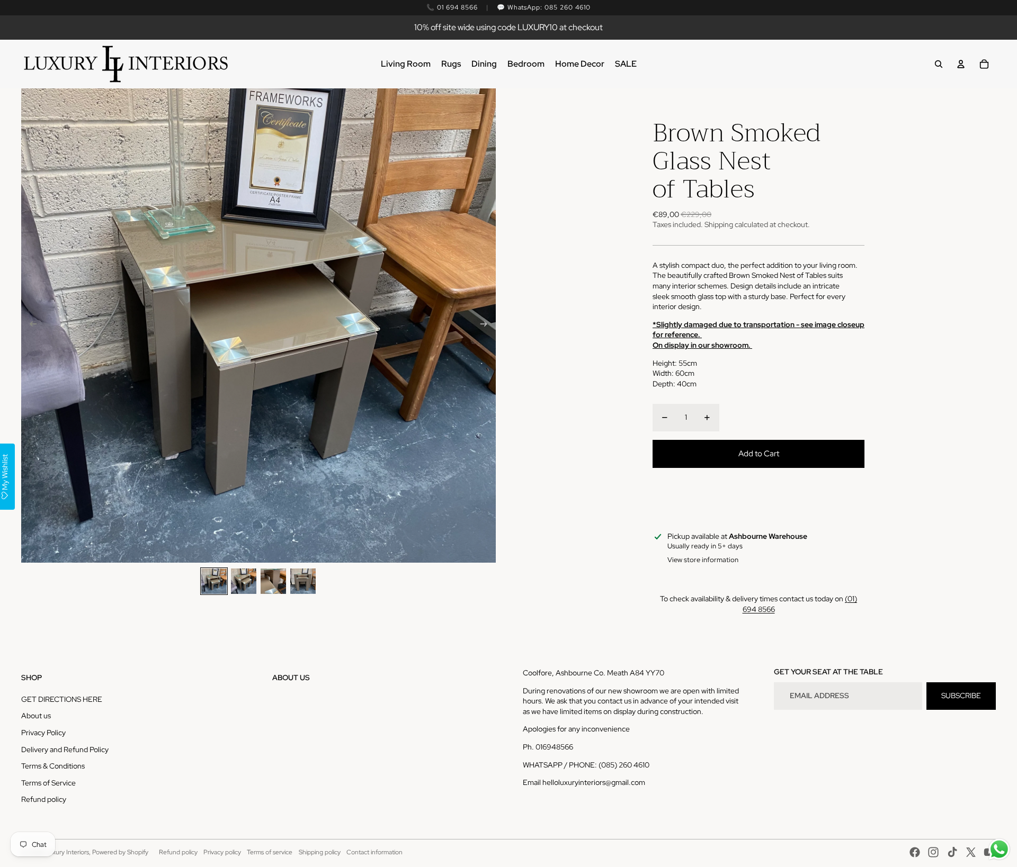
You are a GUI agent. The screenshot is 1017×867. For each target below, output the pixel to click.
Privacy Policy (43, 732)
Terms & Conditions (53, 766)
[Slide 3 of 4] (273, 581)
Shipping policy (320, 852)
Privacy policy (222, 852)
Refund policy (43, 799)
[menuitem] (406, 64)
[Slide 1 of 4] (214, 581)
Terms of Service (48, 783)
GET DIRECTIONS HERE (61, 699)
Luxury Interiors (67, 852)
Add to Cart (758, 453)
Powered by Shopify (120, 852)
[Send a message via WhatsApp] (999, 849)
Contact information (374, 852)
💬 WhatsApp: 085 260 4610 (544, 7)
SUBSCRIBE (961, 695)
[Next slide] (487, 325)
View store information (702, 559)
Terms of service (269, 852)
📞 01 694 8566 (451, 7)
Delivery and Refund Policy (65, 749)
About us (36, 715)
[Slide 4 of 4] (303, 581)
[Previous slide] (30, 325)
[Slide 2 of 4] (243, 581)
